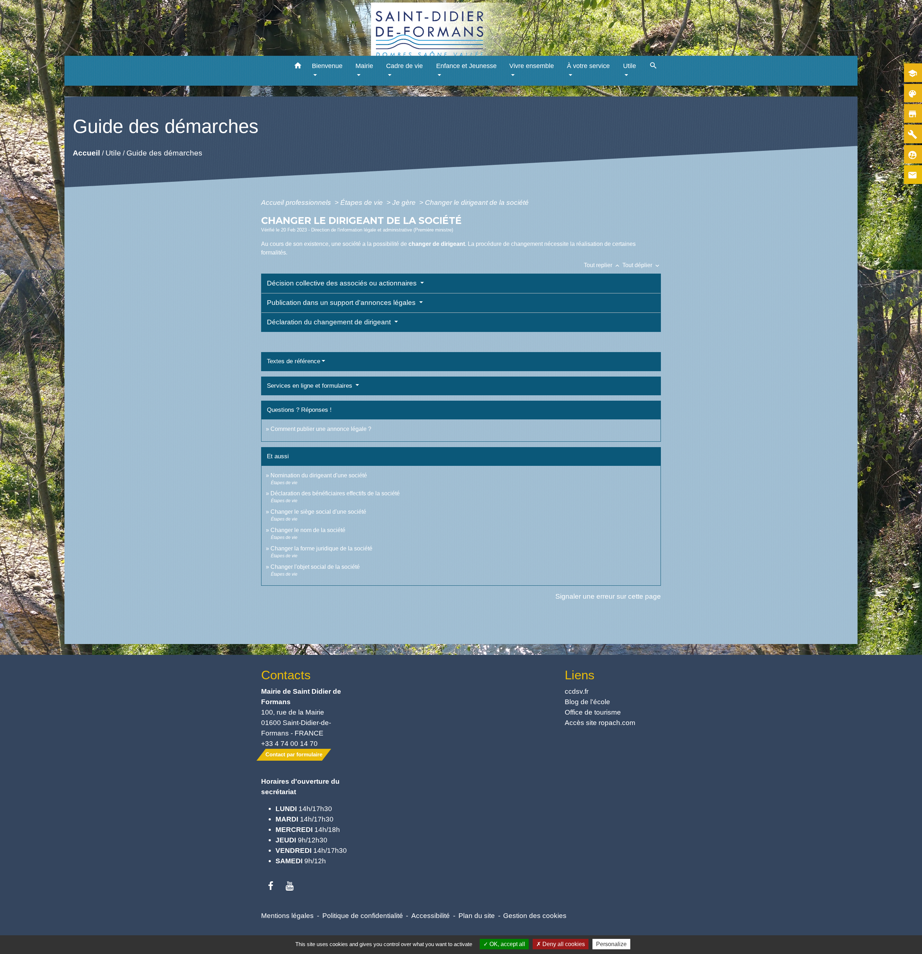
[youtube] (289, 886)
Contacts (286, 675)
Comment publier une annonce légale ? (320, 429)
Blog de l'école (587, 702)
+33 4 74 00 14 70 (289, 743)
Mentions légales (287, 915)
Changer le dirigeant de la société (477, 202)
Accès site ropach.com (600, 722)
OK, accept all (506, 944)
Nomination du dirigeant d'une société (318, 475)
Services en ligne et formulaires (310, 385)
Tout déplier (641, 265)
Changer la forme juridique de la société (321, 548)
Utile (113, 153)
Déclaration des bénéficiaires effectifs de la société (335, 493)
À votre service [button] (588, 65)
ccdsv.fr (576, 691)
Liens (580, 675)
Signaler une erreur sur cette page (608, 596)
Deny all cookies (563, 944)
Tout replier (602, 265)
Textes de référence (293, 361)
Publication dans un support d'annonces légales (342, 302)
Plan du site (476, 915)
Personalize (611, 944)
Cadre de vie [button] (404, 65)
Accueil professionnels (297, 202)
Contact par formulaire (293, 754)
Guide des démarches (164, 153)
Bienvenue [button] (327, 65)
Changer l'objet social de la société (315, 567)
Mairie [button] (364, 65)
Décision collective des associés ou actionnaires (343, 283)
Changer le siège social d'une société (318, 512)
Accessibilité (430, 915)
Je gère (404, 202)
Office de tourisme (593, 712)
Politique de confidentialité (362, 915)
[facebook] (270, 886)
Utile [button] (629, 65)
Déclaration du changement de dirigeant (330, 322)
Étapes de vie (362, 202)
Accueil (86, 153)
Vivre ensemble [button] (531, 65)
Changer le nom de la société (307, 530)
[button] (298, 67)
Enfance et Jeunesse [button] (466, 65)
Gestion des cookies (535, 915)
